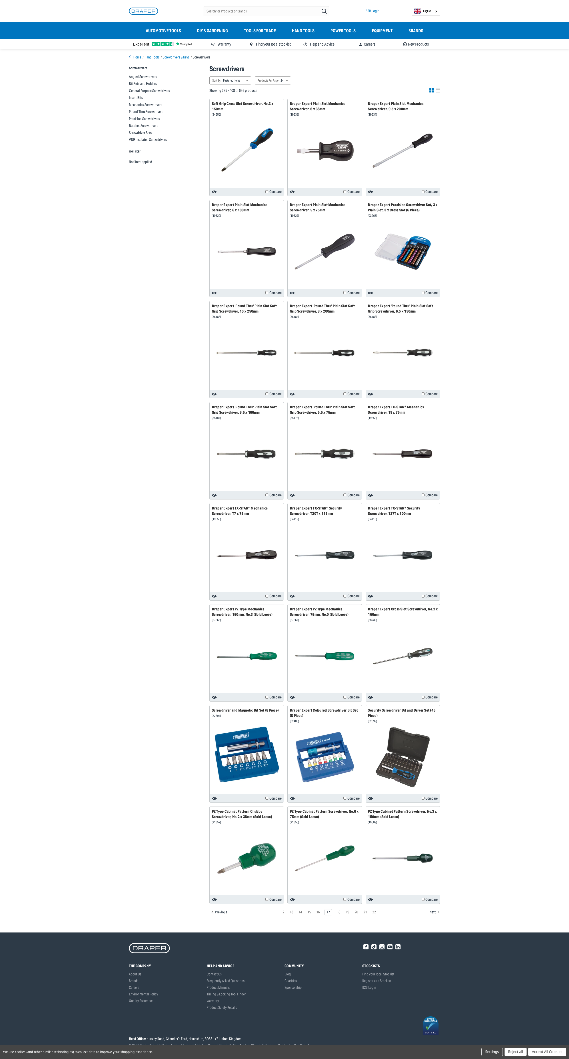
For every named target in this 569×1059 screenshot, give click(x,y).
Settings (492, 1051)
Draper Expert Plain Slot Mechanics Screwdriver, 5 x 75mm (317, 207)
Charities (290, 981)
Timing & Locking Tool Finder (226, 994)
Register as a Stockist (376, 981)
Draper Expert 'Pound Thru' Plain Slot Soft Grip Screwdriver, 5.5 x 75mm (322, 410)
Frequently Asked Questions (225, 981)
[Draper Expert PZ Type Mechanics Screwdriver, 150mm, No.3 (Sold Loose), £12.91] (246, 656)
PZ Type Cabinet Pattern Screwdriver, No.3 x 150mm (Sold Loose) (402, 814)
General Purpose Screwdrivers (149, 90)
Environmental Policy (143, 994)
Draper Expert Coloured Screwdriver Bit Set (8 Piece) (324, 713)
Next (433, 912)
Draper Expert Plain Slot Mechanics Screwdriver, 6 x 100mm (239, 207)
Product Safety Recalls (222, 1007)
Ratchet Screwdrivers (143, 125)
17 (328, 912)
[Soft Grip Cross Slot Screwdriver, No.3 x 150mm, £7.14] (246, 150)
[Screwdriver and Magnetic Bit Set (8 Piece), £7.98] (246, 754)
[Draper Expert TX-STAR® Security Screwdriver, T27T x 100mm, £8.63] (402, 555)
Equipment (382, 30)
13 (291, 912)
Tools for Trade (260, 30)
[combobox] (426, 11)
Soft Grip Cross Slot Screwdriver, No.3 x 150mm (242, 106)
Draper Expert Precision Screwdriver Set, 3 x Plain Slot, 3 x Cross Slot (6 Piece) (402, 207)
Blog (287, 974)
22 (374, 912)
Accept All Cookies (547, 1051)
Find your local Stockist (378, 974)
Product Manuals (218, 987)
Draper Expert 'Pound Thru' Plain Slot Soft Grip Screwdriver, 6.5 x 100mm (244, 410)
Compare (275, 191)
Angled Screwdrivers (143, 76)
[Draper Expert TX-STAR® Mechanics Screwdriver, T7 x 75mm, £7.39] (246, 555)
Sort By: (216, 80)
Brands (416, 30)
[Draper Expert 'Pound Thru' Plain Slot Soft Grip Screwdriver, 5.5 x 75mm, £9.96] (324, 453)
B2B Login (372, 11)
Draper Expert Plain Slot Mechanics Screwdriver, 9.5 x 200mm (395, 106)
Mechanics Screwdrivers (145, 104)
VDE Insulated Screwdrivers (148, 139)
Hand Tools (303, 30)
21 (365, 912)
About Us (135, 974)
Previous (220, 912)
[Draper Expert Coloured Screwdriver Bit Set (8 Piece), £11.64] (324, 757)
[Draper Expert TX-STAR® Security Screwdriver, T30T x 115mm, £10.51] (324, 555)
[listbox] (236, 80)
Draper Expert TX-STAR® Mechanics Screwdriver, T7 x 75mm (240, 511)
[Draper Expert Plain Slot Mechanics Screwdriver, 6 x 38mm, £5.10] (324, 150)
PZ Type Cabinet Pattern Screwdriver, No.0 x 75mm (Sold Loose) (324, 814)
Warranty (213, 1001)
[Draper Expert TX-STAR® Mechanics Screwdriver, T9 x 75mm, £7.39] (402, 453)
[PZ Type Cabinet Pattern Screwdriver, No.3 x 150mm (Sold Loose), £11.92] (402, 858)
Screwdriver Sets (140, 132)
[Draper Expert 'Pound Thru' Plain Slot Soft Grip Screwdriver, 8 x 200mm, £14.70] (324, 352)
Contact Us (214, 974)
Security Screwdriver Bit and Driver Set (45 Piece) (401, 713)
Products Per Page (268, 80)
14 (300, 912)
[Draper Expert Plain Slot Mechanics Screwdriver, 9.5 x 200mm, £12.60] (402, 150)
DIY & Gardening (212, 30)
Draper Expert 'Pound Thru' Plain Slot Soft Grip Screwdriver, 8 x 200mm (322, 308)
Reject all (515, 1051)
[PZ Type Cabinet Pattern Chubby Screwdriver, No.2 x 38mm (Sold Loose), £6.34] (246, 858)
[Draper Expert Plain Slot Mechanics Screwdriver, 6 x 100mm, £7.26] (246, 251)
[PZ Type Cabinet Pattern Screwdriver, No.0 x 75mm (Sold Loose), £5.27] (324, 858)
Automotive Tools (163, 30)
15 (309, 912)
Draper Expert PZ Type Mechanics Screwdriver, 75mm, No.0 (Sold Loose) (319, 612)
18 (338, 912)
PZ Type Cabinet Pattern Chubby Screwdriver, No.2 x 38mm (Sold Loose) (242, 814)
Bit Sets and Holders (143, 83)
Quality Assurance (141, 1001)
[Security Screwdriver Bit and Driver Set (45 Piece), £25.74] (402, 757)
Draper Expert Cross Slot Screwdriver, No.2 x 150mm (403, 612)
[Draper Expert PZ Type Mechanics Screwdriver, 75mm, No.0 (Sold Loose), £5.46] (324, 656)
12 (282, 912)
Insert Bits (136, 97)
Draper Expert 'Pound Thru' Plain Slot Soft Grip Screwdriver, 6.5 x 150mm (400, 308)
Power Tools (343, 30)
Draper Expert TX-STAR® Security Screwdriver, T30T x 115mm (316, 511)
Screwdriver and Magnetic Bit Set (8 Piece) (245, 710)
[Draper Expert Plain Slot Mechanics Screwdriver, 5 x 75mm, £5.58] (324, 251)
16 (318, 912)
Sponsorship (293, 987)
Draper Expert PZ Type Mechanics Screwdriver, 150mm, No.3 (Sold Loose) (242, 612)
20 (356, 912)
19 (347, 912)
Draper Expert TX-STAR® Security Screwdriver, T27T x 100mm (394, 511)
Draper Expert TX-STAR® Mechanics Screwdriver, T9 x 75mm (396, 410)
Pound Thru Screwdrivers (146, 111)
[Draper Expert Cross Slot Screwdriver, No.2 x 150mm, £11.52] (402, 656)
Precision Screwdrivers (144, 118)
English (427, 11)
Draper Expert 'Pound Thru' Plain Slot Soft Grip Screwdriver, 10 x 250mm (244, 308)
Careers (134, 987)
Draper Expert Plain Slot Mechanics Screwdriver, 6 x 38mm (317, 106)
